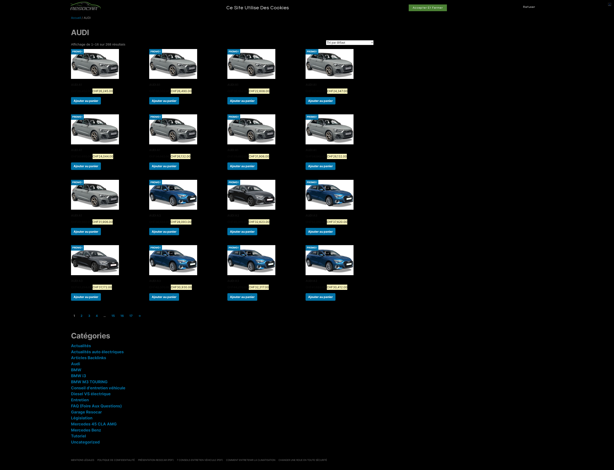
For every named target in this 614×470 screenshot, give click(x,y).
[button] (609, 4)
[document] (307, 235)
